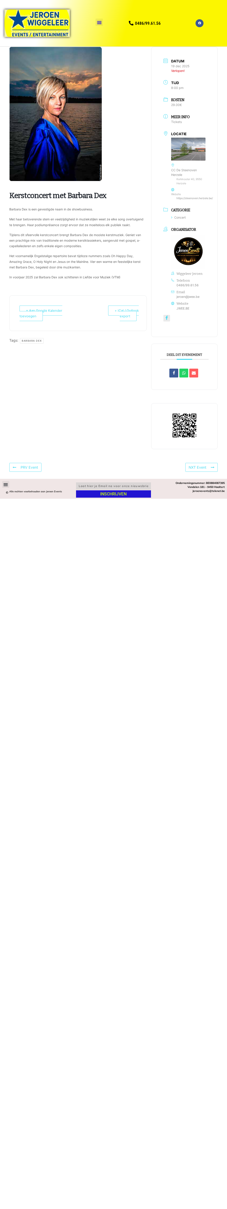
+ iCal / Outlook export (127, 313)
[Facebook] (200, 23)
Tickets (176, 122)
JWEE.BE (182, 308)
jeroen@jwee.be (188, 296)
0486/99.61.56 (187, 285)
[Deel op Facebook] (173, 373)
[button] (99, 22)
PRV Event (29, 467)
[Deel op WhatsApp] (183, 373)
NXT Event (197, 467)
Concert (180, 217)
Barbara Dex (32, 340)
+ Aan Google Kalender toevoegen (41, 313)
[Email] (193, 373)
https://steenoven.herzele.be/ (194, 198)
